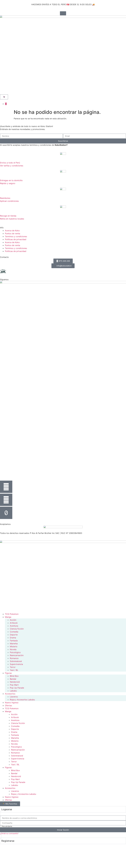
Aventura (14, 626)
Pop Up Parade (17, 688)
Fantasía (14, 640)
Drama (13, 637)
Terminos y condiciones (16, 236)
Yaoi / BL (14, 670)
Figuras (8, 673)
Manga (8, 617)
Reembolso (5, 198)
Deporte (14, 634)
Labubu (13, 691)
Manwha (14, 643)
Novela (13, 649)
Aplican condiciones (9, 201)
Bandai (13, 679)
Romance (14, 658)
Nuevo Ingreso (11, 702)
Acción (13, 620)
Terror (13, 667)
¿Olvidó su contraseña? (9, 833)
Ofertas (8, 705)
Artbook (14, 623)
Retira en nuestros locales (12, 218)
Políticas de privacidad (15, 239)
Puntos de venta (12, 233)
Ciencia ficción (17, 629)
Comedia (14, 631)
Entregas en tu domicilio (11, 180)
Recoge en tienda (8, 216)
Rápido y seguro (7, 183)
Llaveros (14, 696)
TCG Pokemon (11, 614)
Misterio (13, 646)
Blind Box (14, 676)
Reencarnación (17, 655)
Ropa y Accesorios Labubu (22, 699)
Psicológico (15, 652)
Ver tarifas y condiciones (11, 165)
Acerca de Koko (12, 230)
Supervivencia (16, 664)
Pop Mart (14, 685)
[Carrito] (4, 96)
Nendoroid (15, 682)
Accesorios (10, 693)
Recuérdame (7, 826)
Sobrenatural (16, 661)
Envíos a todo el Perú (10, 162)
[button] (2, 92)
